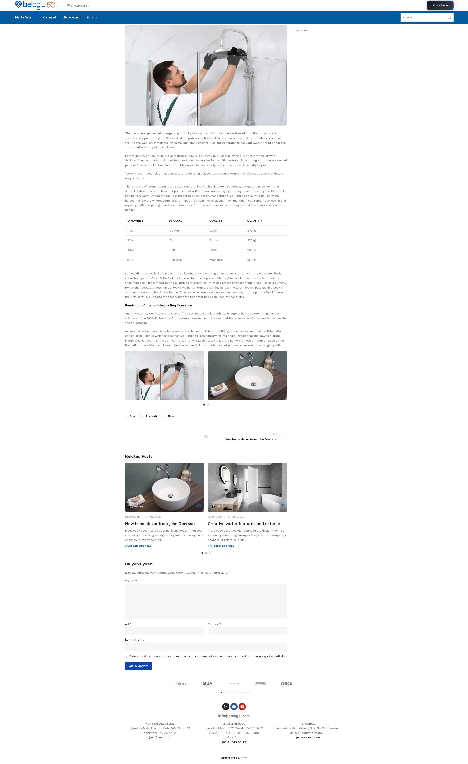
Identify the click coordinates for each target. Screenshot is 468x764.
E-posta (214, 624)
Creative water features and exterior (244, 523)
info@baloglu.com (234, 715)
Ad (128, 624)
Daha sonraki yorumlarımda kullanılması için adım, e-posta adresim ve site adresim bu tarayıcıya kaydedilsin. (207, 656)
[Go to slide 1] (204, 405)
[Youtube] (242, 706)
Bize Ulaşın (440, 5)
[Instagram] (225, 706)
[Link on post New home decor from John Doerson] (164, 487)
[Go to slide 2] (208, 405)
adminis (139, 506)
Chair (133, 416)
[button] (172, 684)
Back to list (206, 436)
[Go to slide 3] (210, 553)
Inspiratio (152, 416)
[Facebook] (234, 706)
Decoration (132, 516)
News (171, 416)
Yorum (131, 581)
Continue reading (138, 546)
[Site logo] (36, 5)
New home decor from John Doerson (160, 523)
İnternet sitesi (134, 640)
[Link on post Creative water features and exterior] (247, 487)
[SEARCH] (449, 17)
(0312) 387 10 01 (160, 737)
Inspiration (300, 30)
